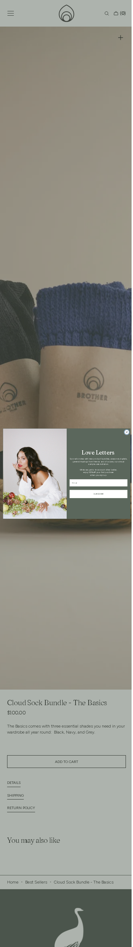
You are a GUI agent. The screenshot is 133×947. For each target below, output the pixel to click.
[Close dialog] (123, 431)
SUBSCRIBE (95, 493)
